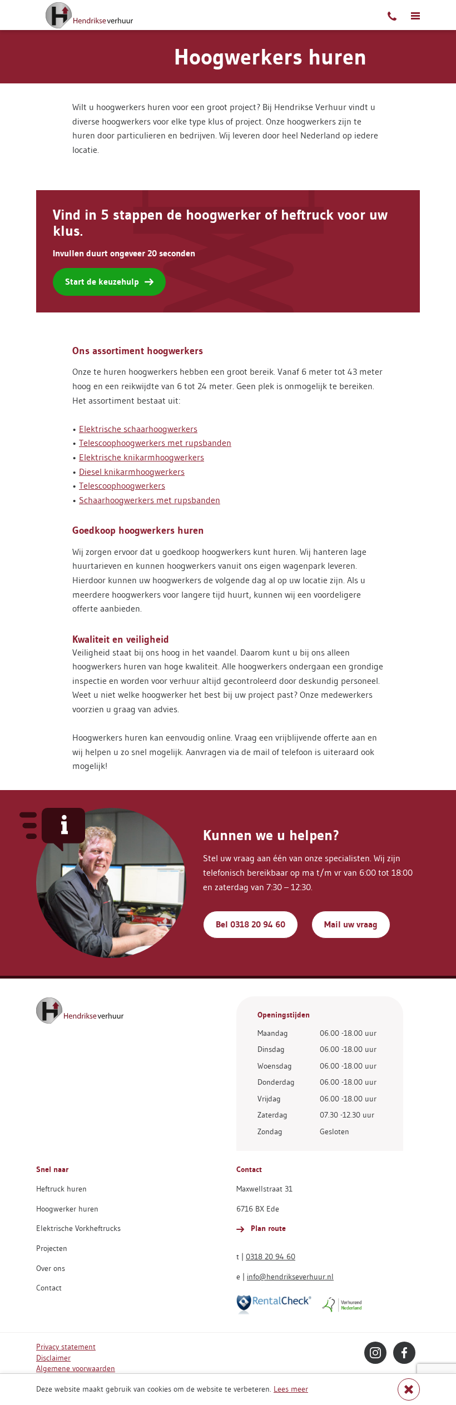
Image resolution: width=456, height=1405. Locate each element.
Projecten (51, 1248)
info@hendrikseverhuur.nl (290, 1277)
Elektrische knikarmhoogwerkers (141, 457)
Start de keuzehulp (102, 281)
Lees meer (291, 1389)
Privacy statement (66, 1347)
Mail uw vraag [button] (351, 924)
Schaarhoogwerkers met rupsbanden (149, 499)
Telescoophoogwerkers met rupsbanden (155, 442)
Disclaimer (53, 1358)
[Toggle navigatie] (415, 15)
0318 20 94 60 (270, 1257)
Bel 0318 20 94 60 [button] (250, 924)
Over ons (50, 1268)
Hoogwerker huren (67, 1209)
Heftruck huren (61, 1189)
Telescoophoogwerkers (122, 485)
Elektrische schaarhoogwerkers (138, 428)
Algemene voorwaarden (75, 1368)
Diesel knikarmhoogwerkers (132, 471)
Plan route (267, 1228)
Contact (49, 1288)
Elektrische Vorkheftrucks (78, 1228)
